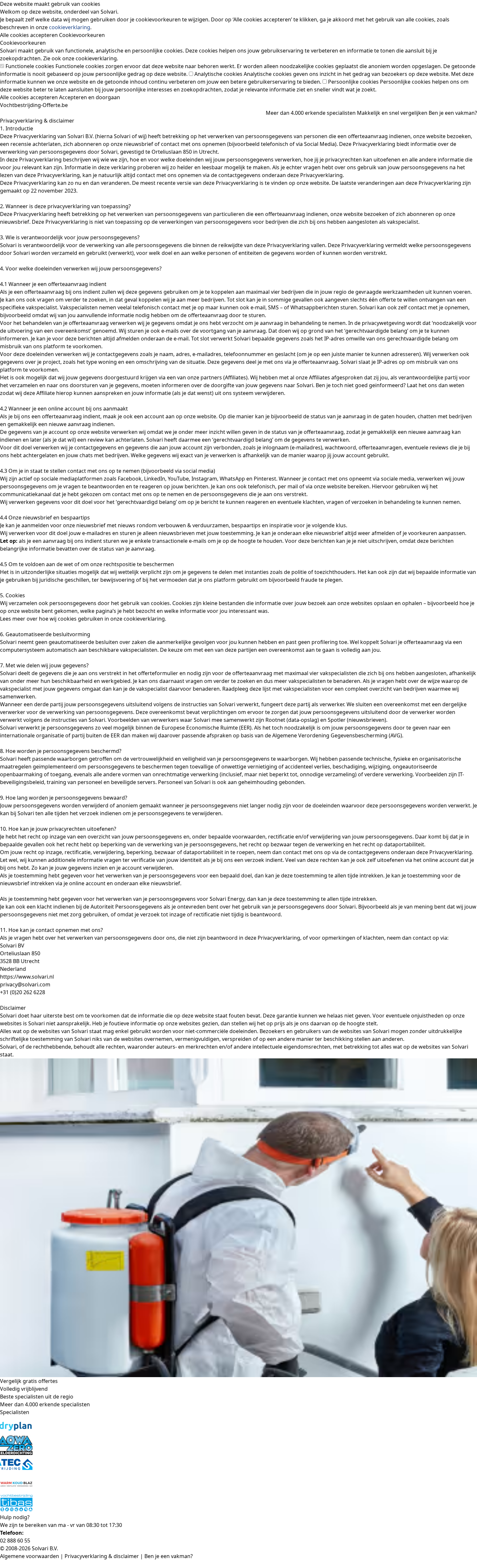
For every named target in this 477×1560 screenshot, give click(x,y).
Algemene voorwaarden (29, 1556)
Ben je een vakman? (453, 112)
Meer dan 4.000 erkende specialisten (311, 112)
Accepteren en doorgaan (89, 97)
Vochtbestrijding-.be (34, 105)
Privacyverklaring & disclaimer (102, 1556)
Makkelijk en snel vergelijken (392, 112)
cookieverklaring (69, 27)
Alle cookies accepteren (29, 35)
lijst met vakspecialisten (292, 688)
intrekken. (364, 898)
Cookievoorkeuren (82, 35)
